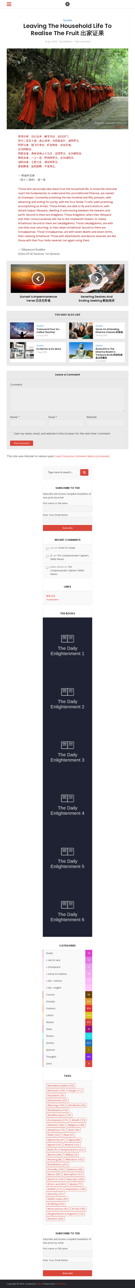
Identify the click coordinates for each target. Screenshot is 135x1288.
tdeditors (67, 41)
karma (55, 1154)
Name (15, 417)
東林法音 (50, 595)
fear (69, 1134)
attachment (58, 1100)
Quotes (67, 20)
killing (72, 1154)
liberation (75, 1159)
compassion (58, 1120)
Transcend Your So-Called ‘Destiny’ (48, 331)
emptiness (57, 1129)
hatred (72, 1144)
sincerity (56, 1194)
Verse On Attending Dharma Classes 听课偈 (109, 331)
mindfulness (58, 1164)
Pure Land (57, 1184)
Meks (39, 1283)
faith (54, 1134)
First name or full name (55, 503)
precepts (76, 1179)
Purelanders (52, 599)
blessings (57, 1105)
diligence (76, 1125)
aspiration (56, 1095)
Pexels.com (120, 126)
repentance (76, 1189)
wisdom (56, 1218)
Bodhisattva (58, 1110)
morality (56, 1169)
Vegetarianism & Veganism (66, 1213)
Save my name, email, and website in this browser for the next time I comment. (62, 433)
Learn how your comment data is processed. (82, 456)
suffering (56, 1203)
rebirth (55, 1189)
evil (74, 1129)
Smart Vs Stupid (66, 547)
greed (55, 1144)
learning (55, 1159)
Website (92, 417)
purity (76, 1184)
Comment (16, 384)
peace (54, 1174)
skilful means (58, 1198)
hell (53, 1149)
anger (76, 1090)
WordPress (61, 1283)
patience (76, 1169)
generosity (57, 1139)
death (79, 1120)
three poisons (58, 1208)
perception (74, 1174)
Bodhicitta (77, 1105)
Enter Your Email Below (55, 514)
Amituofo (57, 1090)
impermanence (73, 1149)
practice (56, 1179)
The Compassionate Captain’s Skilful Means (67, 570)
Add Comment (82, 41)
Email (52, 417)
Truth (79, 1208)
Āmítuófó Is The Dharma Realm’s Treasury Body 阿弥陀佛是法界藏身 (108, 353)
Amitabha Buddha (61, 1085)
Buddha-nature (60, 1115)
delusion (56, 1125)
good (75, 1139)
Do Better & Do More (48, 349)
